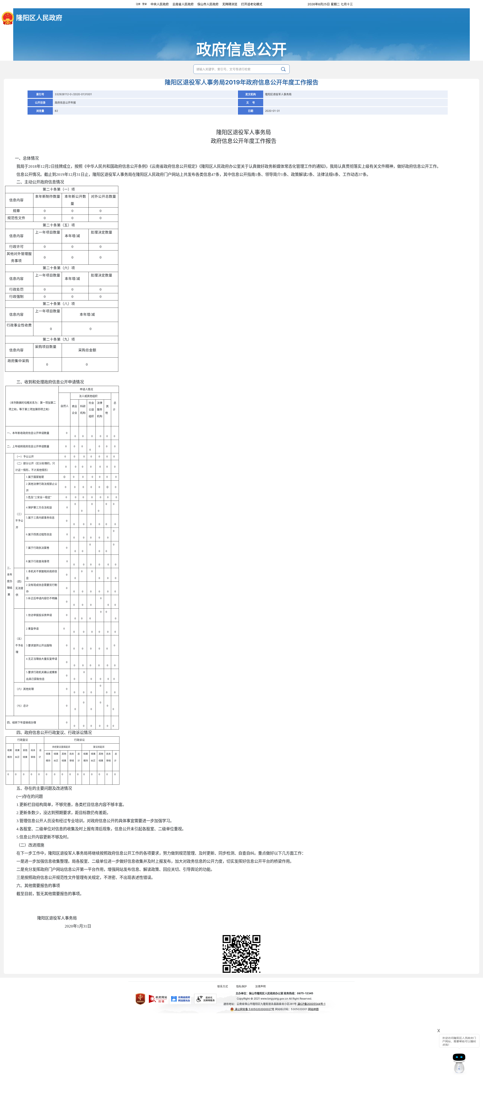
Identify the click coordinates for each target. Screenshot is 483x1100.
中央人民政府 (160, 4)
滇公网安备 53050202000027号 (254, 1009)
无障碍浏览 (229, 4)
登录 (144, 4)
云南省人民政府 (183, 4)
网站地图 (313, 1009)
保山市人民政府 (207, 4)
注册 (138, 4)
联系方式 (222, 986)
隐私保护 (241, 986)
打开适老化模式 (251, 4)
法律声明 (260, 986)
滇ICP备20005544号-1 (311, 1003)
